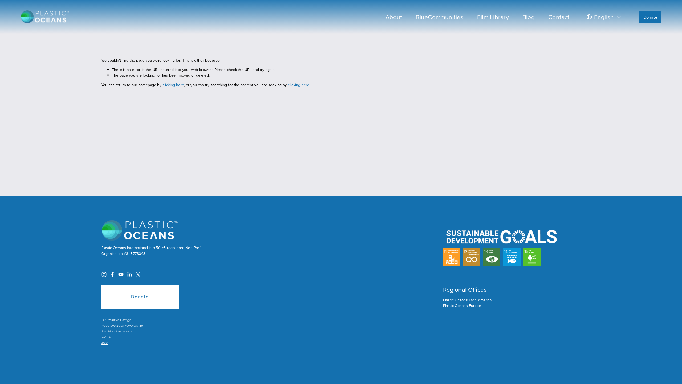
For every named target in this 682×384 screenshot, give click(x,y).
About (393, 17)
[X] (138, 274)
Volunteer (108, 337)
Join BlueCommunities (116, 331)
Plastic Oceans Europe (462, 305)
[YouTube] (121, 274)
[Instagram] (104, 274)
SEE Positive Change (116, 320)
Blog (528, 17)
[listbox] (604, 17)
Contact (559, 17)
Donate (650, 17)
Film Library (493, 17)
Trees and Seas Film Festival (122, 326)
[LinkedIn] (129, 274)
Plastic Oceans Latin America (467, 300)
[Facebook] (112, 274)
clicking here (173, 84)
